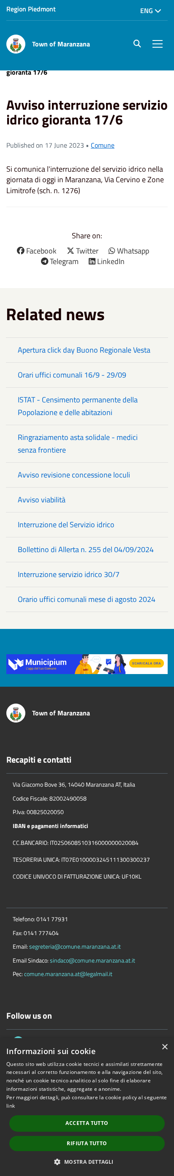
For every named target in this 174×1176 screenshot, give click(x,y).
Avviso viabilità (41, 499)
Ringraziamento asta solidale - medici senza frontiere (78, 444)
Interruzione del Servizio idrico (66, 524)
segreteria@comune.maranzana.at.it (75, 946)
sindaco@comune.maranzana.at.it (92, 960)
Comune (102, 145)
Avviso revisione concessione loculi (74, 474)
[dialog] (87, 1107)
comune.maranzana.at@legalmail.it (68, 973)
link (10, 1105)
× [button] (164, 1047)
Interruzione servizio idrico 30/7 (69, 574)
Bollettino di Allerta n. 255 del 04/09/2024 (86, 549)
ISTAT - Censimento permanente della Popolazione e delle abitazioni (78, 406)
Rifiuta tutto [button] (87, 1143)
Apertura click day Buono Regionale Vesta (84, 350)
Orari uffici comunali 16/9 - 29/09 (72, 374)
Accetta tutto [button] (86, 1123)
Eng (147, 10)
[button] (86, 1161)
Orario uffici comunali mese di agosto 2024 (86, 599)
